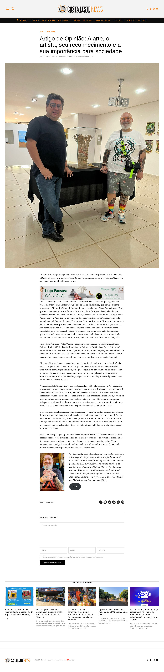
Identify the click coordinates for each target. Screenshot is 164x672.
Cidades (35, 20)
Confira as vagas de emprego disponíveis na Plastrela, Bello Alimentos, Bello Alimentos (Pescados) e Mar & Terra (144, 614)
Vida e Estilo (48, 20)
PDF (75, 486)
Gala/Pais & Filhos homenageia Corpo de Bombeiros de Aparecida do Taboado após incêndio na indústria (81, 614)
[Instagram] (153, 8)
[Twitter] (150, 8)
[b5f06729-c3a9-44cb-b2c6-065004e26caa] (82, 293)
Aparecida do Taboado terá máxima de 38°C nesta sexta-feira (113, 612)
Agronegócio (103, 20)
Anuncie (131, 20)
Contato (142, 20)
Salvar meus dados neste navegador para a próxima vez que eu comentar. (73, 557)
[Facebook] (147, 8)
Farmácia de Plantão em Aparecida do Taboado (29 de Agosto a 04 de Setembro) (19, 612)
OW (73, 660)
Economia (63, 20)
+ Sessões (118, 20)
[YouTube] (157, 8)
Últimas (23, 20)
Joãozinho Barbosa (50, 57)
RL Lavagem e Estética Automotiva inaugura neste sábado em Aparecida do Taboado (49, 613)
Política (76, 20)
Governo (88, 20)
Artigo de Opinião (48, 31)
